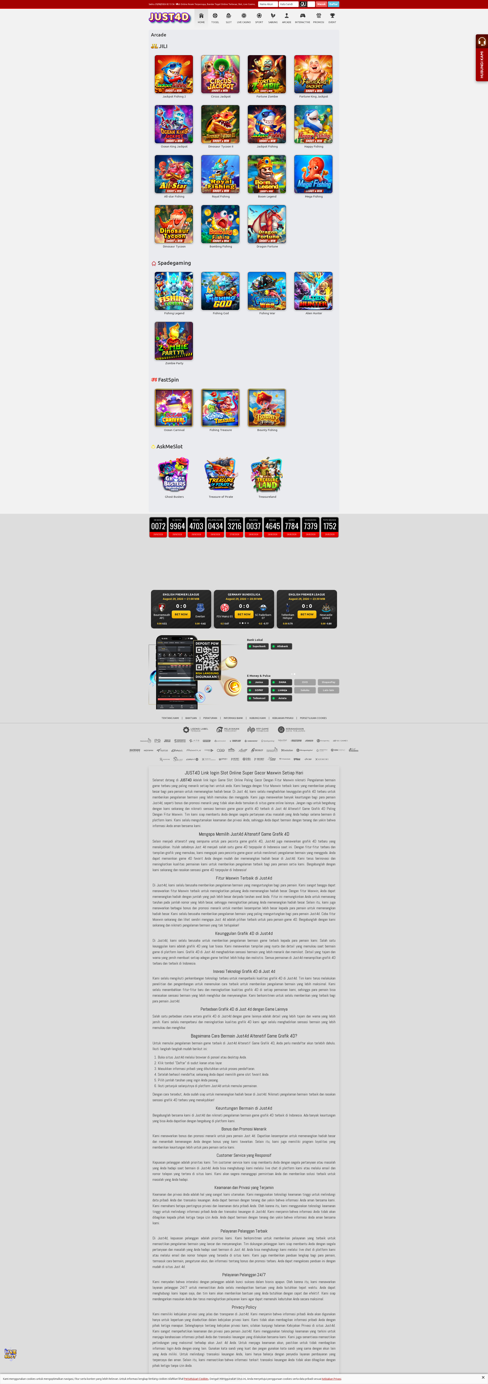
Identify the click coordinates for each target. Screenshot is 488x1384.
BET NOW (181, 614)
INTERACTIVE (302, 22)
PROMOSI (318, 22)
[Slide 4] (248, 623)
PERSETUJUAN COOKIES (313, 718)
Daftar (333, 4)
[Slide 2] (242, 623)
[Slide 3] (245, 623)
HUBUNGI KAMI (258, 718)
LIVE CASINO (244, 22)
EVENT (332, 22)
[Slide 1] (240, 623)
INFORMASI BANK (233, 718)
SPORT (259, 22)
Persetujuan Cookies (196, 1378)
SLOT (229, 22)
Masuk (321, 4)
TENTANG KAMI (170, 718)
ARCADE (286, 22)
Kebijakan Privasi (331, 1378)
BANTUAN (191, 718)
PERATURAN (210, 718)
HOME (201, 22)
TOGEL (215, 22)
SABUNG (273, 22)
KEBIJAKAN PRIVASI (282, 718)
